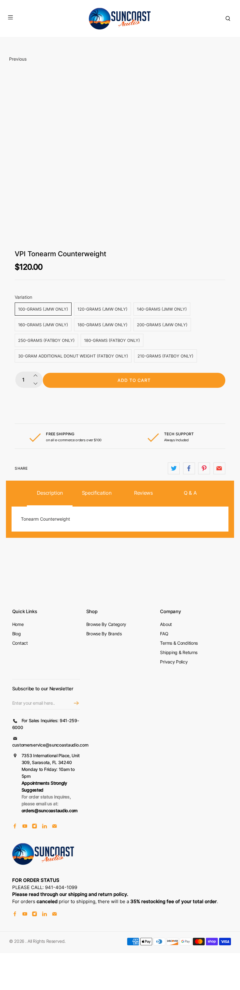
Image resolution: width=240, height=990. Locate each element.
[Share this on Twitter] (174, 468)
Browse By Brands (104, 633)
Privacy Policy (174, 661)
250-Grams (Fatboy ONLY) (46, 340)
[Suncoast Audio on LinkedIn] (44, 827)
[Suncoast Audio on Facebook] (15, 827)
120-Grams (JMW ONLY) (103, 309)
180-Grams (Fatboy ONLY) (112, 340)
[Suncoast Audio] (120, 18)
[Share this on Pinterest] (204, 468)
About (166, 624)
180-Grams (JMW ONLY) (103, 324)
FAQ (164, 633)
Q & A (190, 493)
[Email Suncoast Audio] (54, 827)
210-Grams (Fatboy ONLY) (165, 355)
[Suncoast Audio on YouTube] (25, 827)
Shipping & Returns (179, 652)
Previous (18, 59)
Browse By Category (106, 624)
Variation (23, 297)
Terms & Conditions (179, 643)
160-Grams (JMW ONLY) (43, 324)
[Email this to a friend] (219, 468)
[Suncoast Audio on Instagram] (34, 827)
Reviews (143, 493)
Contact (20, 643)
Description (50, 493)
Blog (16, 633)
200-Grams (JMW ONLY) (162, 324)
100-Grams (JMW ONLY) (43, 309)
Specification (97, 493)
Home (18, 624)
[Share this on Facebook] (189, 468)
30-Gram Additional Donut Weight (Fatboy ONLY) (73, 355)
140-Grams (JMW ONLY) (162, 309)
